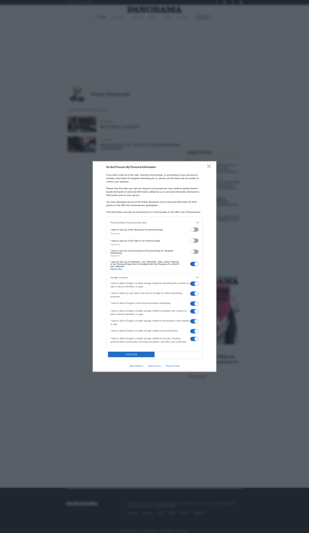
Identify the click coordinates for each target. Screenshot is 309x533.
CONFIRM (131, 354)
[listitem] (154, 222)
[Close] (210, 167)
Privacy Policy (173, 366)
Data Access (154, 366)
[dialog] (154, 266)
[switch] (194, 229)
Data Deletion (136, 366)
